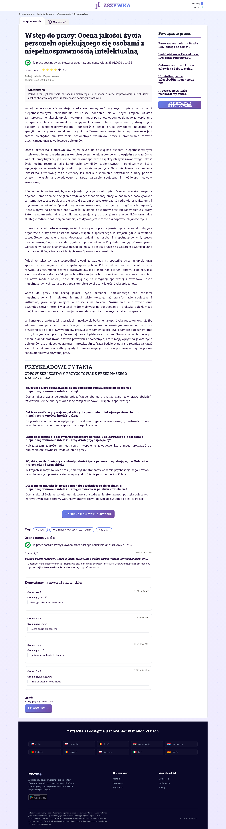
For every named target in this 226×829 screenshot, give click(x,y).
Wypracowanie (51, 76)
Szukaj (196, 7)
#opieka (40, 529)
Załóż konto (164, 783)
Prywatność (118, 783)
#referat (104, 529)
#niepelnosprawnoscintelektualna (72, 529)
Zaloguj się (194, 3)
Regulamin (118, 787)
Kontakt (116, 778)
